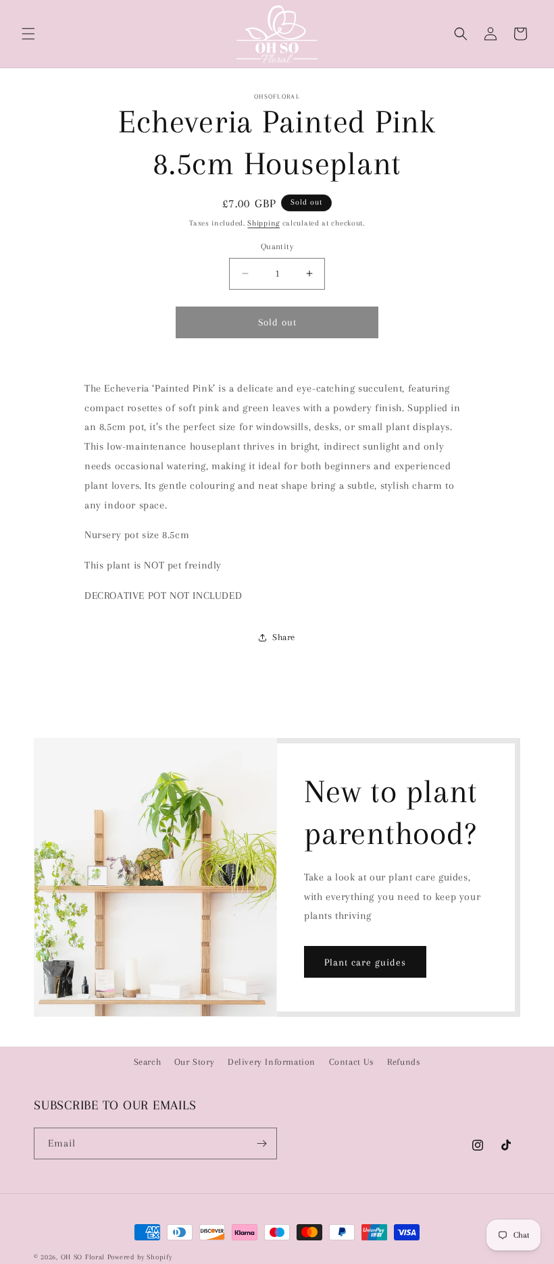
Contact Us (351, 1062)
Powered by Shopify (139, 1257)
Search (147, 1062)
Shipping (263, 223)
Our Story (194, 1062)
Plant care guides (365, 962)
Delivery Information (272, 1062)
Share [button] (283, 637)
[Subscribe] (261, 1143)
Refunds (403, 1062)
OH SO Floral (83, 1257)
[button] (28, 34)
